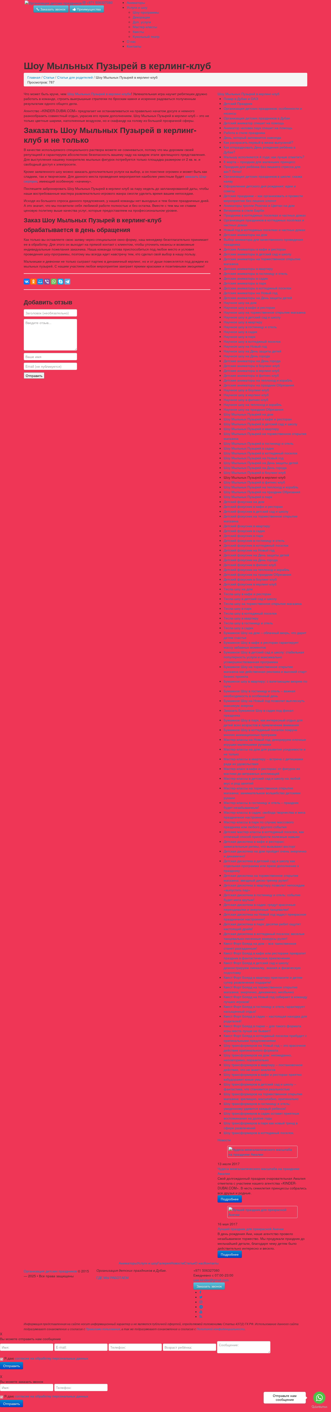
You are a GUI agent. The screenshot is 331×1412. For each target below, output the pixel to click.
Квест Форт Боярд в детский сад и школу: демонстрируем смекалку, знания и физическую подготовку (262, 967)
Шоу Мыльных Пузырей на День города (255, 467)
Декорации (141, 17)
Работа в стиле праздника (244, 132)
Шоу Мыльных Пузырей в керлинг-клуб (248, 93)
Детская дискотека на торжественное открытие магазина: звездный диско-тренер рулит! (261, 878)
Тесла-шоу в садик (238, 627)
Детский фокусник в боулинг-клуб (250, 579)
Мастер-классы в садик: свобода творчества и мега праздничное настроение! (264, 814)
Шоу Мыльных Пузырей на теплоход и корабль (261, 487)
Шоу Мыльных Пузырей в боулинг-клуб (255, 472)
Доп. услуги (142, 21)
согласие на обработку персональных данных (51, 1358)
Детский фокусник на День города (251, 559)
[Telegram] (67, 281)
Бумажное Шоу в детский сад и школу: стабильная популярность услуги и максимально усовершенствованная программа (264, 657)
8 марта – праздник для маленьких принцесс (259, 161)
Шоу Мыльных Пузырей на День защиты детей (261, 462)
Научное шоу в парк (239, 336)
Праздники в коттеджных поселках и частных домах (265, 215)
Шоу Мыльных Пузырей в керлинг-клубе (99, 93)
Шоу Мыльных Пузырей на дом (248, 414)
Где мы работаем (112, 1277)
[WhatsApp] (54, 281)
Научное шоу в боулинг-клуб (246, 389)
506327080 (100, 2)
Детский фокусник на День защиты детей (256, 554)
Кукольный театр (146, 36)
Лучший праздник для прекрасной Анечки (251, 1228)
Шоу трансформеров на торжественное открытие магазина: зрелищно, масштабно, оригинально (263, 1096)
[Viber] (47, 281)
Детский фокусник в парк (243, 535)
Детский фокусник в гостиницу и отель (254, 540)
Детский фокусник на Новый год (249, 550)
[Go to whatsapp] (319, 1398)
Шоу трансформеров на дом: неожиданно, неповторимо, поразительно (258, 1057)
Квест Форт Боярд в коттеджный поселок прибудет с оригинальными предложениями (265, 1038)
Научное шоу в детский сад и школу (252, 317)
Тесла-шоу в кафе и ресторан (247, 593)
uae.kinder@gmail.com (211, 1280)
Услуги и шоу (137, 7)
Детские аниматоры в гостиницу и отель (255, 273)
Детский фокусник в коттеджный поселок (256, 545)
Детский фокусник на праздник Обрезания (257, 574)
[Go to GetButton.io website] (319, 1407)
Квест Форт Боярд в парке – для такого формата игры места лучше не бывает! (262, 1028)
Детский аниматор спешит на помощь (254, 122)
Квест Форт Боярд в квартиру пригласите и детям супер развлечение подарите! (263, 980)
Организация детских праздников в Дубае (257, 118)
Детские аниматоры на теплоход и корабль (258, 380)
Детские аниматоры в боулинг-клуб (252, 365)
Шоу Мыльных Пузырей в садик (249, 448)
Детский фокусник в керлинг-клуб (250, 584)
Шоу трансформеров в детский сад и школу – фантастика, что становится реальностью (260, 1086)
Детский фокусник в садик (244, 530)
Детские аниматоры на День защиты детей (258, 297)
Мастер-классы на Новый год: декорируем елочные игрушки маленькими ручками (265, 742)
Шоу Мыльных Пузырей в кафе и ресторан (258, 419)
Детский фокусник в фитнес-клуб (250, 564)
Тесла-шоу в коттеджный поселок (250, 613)
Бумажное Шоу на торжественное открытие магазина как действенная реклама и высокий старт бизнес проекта (265, 671)
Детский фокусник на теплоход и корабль (256, 569)
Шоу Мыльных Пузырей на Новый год (254, 457)
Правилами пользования (103, 1329)
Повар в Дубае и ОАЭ (241, 98)
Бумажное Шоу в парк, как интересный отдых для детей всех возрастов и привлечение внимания (263, 722)
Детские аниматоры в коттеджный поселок (257, 287)
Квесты (138, 31)
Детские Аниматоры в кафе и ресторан (255, 249)
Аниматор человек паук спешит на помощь (258, 127)
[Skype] (60, 281)
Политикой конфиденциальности (221, 1329)
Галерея (164, 1263)
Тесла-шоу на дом (238, 588)
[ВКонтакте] (27, 281)
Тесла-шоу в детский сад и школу (250, 598)
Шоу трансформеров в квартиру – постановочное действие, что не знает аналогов (263, 1067)
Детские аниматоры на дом (245, 234)
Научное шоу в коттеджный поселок (252, 341)
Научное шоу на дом (240, 302)
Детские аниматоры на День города (252, 360)
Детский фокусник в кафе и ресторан (253, 506)
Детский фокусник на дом (244, 501)
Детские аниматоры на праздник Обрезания (259, 385)
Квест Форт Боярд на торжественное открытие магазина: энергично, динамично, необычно (261, 989)
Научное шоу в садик (240, 331)
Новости (224, 1139)
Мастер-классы (145, 26)
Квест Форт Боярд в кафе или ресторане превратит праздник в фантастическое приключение (265, 955)
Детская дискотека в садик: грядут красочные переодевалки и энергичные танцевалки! (260, 907)
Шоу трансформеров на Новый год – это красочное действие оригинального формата (265, 1048)
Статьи (48, 77)
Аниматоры (136, 2)
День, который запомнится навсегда (252, 137)
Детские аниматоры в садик (246, 278)
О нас (131, 41)
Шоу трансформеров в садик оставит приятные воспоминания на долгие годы (261, 1115)
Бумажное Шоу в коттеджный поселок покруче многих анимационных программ (260, 732)
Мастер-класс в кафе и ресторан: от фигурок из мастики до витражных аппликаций (262, 771)
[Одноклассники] (33, 281)
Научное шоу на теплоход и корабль (253, 404)
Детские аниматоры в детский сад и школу (257, 253)
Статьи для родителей (75, 77)
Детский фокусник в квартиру (247, 525)
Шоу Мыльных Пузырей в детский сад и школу (260, 423)
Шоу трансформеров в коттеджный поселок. (259, 1132)
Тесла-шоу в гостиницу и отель (248, 622)
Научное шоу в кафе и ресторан (249, 307)
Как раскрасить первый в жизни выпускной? (258, 142)
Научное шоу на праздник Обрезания (254, 409)
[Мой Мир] (40, 281)
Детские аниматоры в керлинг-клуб (251, 370)
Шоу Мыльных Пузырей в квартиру (251, 428)
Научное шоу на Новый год (245, 346)
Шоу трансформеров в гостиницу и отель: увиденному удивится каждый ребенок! (257, 1106)
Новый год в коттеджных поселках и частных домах (264, 229)
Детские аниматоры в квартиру (248, 268)
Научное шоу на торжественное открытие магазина (265, 312)
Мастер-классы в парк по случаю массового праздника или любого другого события (259, 824)
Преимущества (88, 9)
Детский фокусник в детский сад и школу (256, 511)
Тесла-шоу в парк (238, 608)
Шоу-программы (146, 12)
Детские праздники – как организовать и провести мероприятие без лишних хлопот (263, 198)
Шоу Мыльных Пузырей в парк (248, 496)
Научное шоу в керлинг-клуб (246, 394)
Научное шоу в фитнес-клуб (246, 399)
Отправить (34, 375)
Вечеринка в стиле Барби (244, 210)
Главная (33, 77)
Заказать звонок (52, 9)
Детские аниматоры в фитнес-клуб (251, 375)
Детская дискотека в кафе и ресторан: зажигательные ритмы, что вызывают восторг (259, 844)
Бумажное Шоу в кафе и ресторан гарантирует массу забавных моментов (261, 645)
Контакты (134, 46)
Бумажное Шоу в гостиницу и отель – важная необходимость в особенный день (259, 693)
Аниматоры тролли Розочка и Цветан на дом (259, 205)
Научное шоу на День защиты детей (252, 351)
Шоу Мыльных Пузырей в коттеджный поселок (260, 453)
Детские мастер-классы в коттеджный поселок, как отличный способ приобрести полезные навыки (264, 834)
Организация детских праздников (50, 1271)
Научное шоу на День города (247, 355)
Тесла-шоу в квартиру (241, 618)
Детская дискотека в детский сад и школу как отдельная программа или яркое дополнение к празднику (261, 865)
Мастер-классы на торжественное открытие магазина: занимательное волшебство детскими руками (262, 792)
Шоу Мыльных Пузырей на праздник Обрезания (262, 491)
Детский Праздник (238, 103)
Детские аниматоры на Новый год (250, 292)
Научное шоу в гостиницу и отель (250, 326)
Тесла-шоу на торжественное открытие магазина (263, 603)
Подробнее (230, 1198)
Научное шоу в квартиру (243, 321)
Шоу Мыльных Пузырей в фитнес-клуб (254, 482)
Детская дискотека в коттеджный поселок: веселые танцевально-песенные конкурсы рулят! (264, 936)
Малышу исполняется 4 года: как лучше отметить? (264, 156)
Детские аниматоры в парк (245, 283)
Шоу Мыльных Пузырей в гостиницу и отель (258, 443)
